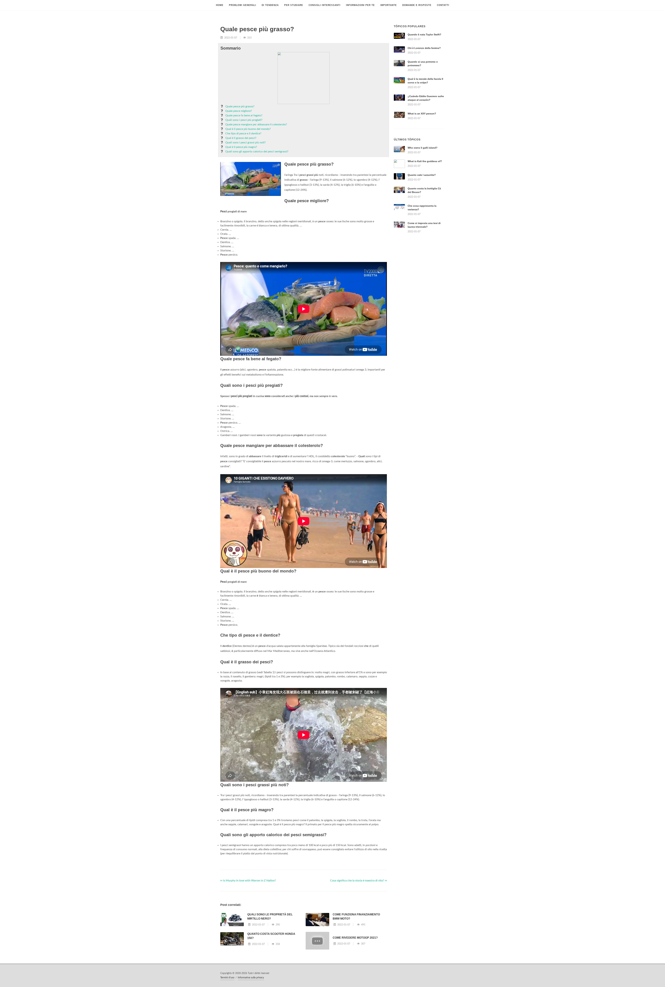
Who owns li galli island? (422, 147)
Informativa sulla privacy (251, 977)
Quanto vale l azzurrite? (422, 175)
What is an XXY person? (422, 113)
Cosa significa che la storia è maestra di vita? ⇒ (358, 880)
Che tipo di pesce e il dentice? (243, 133)
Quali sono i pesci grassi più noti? (245, 142)
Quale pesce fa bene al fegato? (243, 115)
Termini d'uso (227, 977)
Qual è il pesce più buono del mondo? (248, 129)
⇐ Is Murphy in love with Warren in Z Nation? (248, 880)
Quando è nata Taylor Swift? (424, 34)
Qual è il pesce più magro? (241, 147)
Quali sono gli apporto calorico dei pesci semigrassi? (256, 151)
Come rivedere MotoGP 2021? (355, 937)
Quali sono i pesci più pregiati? (243, 120)
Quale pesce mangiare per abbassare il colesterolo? (256, 124)
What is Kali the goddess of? (425, 161)
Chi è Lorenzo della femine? (424, 48)
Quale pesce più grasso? (239, 106)
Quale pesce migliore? (238, 111)
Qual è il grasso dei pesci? (240, 138)
